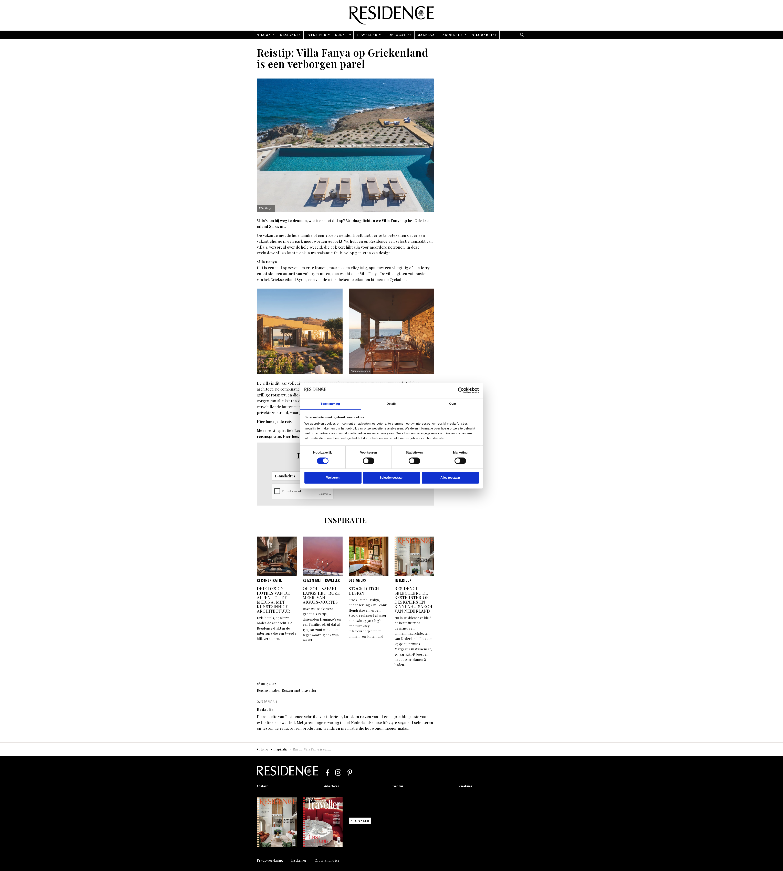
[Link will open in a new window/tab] (327, 772)
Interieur (316, 35)
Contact (262, 786)
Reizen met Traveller (299, 690)
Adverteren (331, 786)
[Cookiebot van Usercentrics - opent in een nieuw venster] (461, 390)
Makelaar (427, 35)
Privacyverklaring (270, 860)
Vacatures (465, 786)
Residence (391, 15)
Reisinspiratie (268, 690)
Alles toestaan (450, 477)
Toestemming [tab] (330, 404)
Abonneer (452, 35)
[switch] (368, 460)
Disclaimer (298, 860)
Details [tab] (392, 404)
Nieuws (264, 35)
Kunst (341, 35)
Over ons (397, 786)
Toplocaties (399, 35)
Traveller (366, 35)
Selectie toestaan (391, 477)
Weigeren (332, 477)
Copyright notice (327, 860)
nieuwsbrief (484, 35)
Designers (290, 35)
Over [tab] (452, 404)
